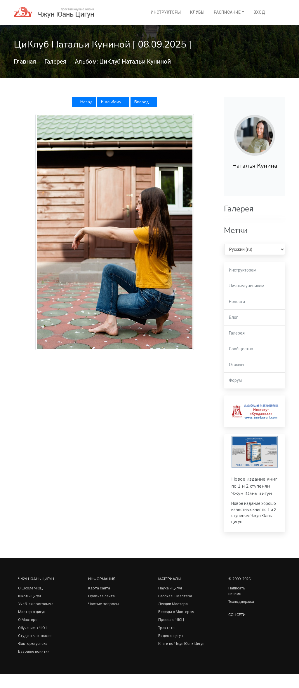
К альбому (111, 102)
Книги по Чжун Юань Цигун (181, 643)
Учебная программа (35, 604)
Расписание (227, 12)
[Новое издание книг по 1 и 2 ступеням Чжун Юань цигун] (254, 452)
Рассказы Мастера (175, 596)
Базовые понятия (34, 651)
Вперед (142, 102)
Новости (237, 301)
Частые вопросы (103, 604)
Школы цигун (29, 596)
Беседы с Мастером (176, 612)
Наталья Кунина (254, 166)
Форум (235, 380)
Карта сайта (99, 588)
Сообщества (241, 348)
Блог (233, 317)
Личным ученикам (246, 285)
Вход (259, 12)
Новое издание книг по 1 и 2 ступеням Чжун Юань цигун (254, 486)
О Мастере (27, 619)
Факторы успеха (32, 643)
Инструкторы (166, 12)
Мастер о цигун (31, 612)
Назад (85, 102)
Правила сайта (101, 596)
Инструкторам (242, 270)
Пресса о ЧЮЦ (171, 619)
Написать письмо (236, 591)
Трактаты (166, 628)
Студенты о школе (34, 635)
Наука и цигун (170, 588)
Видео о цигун (170, 635)
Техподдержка (241, 601)
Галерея (55, 61)
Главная (25, 61)
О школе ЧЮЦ (30, 588)
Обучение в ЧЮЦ (32, 628)
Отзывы (236, 364)
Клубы (197, 12)
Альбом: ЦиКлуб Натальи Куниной (123, 61)
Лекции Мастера (173, 604)
